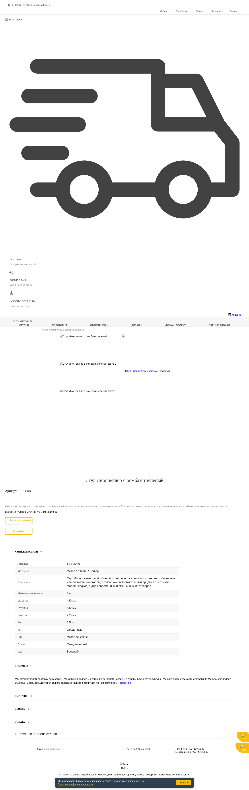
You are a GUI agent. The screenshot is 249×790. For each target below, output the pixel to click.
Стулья (24, 325)
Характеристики (26, 551)
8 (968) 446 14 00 (199, 752)
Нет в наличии (19, 520)
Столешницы (99, 325)
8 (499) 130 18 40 (195, 749)
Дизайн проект (175, 325)
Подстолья (59, 325)
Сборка (20, 709)
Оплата (233, 11)
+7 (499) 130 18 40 (22, 5)
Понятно (184, 782)
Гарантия (21, 696)
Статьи (163, 11)
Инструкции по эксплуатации (36, 734)
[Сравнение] (239, 338)
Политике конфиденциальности (75, 784)
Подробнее (124, 682)
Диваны (136, 325)
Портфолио (182, 11)
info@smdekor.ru (52, 749)
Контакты (216, 11)
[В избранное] (235, 339)
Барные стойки (219, 325)
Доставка (21, 666)
